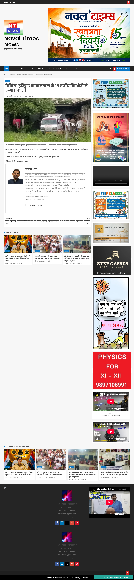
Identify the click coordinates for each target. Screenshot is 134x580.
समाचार (21, 69)
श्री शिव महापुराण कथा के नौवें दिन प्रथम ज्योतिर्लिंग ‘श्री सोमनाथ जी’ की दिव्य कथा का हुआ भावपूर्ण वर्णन (76, 258)
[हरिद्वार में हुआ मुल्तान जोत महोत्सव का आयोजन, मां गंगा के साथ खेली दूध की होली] (48, 244)
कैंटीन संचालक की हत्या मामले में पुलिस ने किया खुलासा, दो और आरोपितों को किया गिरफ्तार (17, 258)
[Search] (111, 69)
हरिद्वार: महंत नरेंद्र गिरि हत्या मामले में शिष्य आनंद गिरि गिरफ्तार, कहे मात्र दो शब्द (26, 221)
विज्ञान (40, 69)
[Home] (6, 68)
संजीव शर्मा (9, 96)
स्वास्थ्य (31, 69)
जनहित (75, 69)
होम (13, 69)
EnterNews (74, 578)
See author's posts (35, 205)
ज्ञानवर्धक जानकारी (54, 69)
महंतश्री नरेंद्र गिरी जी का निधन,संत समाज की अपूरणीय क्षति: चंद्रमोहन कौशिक (69, 221)
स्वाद (66, 69)
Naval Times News (21, 41)
